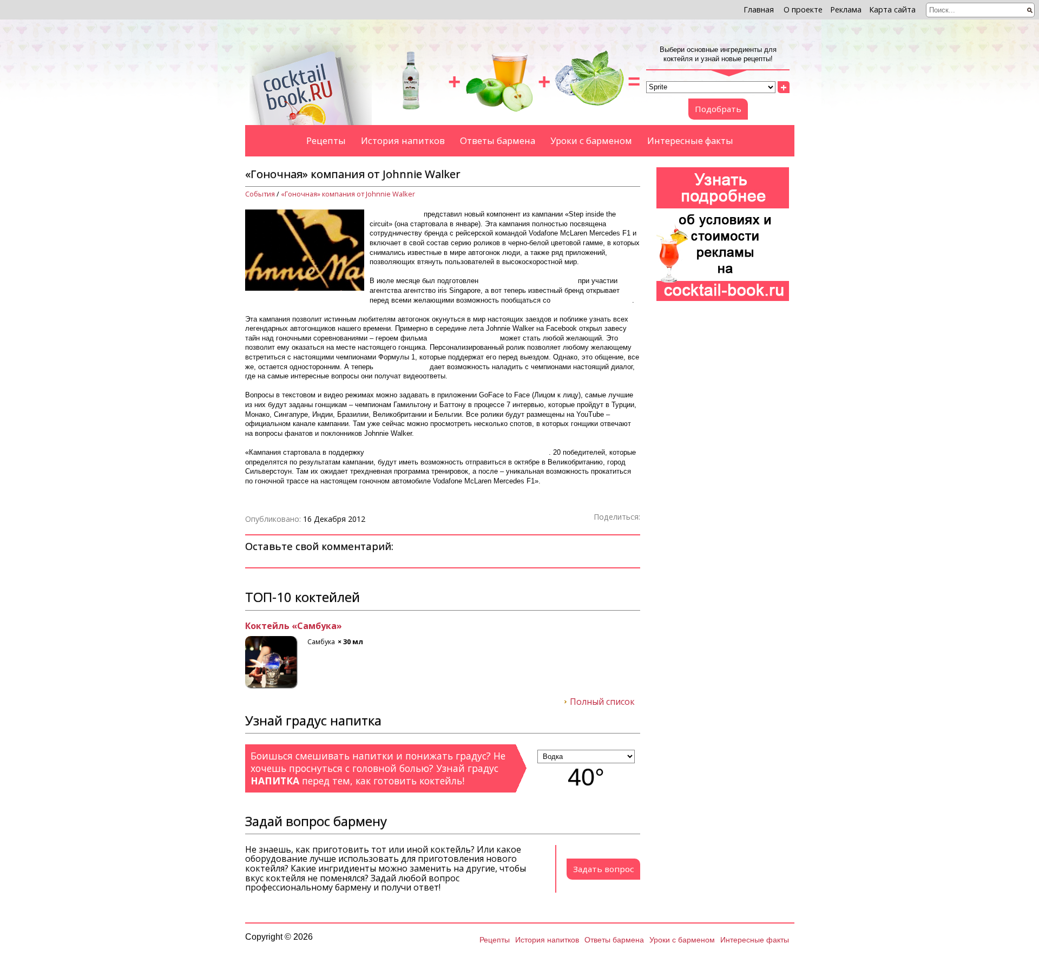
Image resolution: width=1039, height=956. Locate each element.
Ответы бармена (497, 140)
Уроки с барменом (591, 140)
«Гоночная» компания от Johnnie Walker (348, 194)
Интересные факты (690, 140)
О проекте (803, 9)
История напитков (403, 140)
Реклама (846, 9)
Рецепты (326, 140)
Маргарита (270, 626)
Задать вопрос (603, 868)
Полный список (602, 702)
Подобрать (718, 108)
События (260, 194)
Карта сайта (892, 9)
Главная (759, 9)
